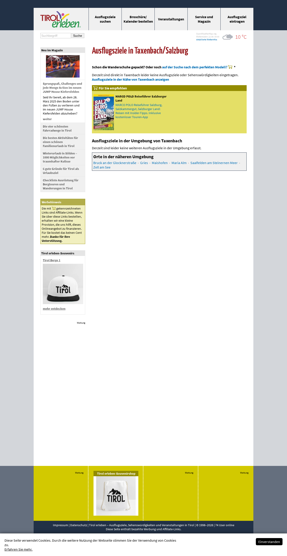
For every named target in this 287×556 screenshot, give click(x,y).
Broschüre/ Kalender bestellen (138, 19)
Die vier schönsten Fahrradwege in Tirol (57, 128)
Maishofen (160, 162)
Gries (144, 162)
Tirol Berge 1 (51, 260)
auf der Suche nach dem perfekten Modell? (194, 67)
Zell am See (102, 167)
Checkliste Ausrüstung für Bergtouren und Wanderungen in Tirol (60, 184)
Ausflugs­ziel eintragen (237, 19)
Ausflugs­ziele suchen (105, 19)
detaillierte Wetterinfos (206, 39)
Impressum (60, 525)
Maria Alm (179, 162)
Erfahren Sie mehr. (18, 549)
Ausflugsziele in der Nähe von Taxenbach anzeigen (130, 79)
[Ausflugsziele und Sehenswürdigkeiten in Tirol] (60, 26)
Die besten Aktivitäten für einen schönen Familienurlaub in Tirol (60, 142)
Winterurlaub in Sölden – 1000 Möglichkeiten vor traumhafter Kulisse (60, 157)
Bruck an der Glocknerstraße (114, 162)
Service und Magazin (204, 19)
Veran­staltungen (171, 19)
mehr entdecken (54, 309)
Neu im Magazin (52, 50)
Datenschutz (78, 525)
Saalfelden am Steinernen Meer (214, 162)
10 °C (241, 36)
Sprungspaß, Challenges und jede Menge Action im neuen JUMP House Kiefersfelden (62, 88)
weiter (47, 119)
